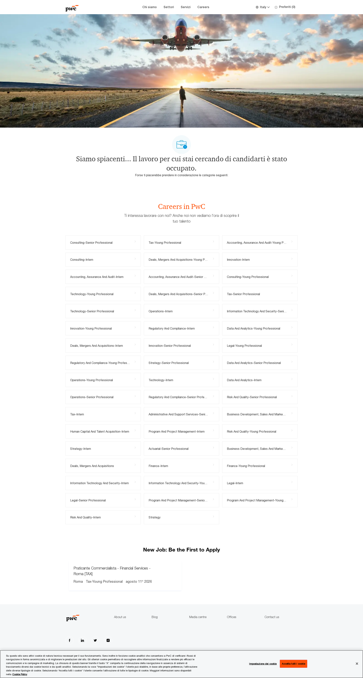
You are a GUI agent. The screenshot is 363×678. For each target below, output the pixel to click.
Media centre (197, 617)
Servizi (186, 7)
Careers (203, 7)
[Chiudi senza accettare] (357, 663)
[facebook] (69, 640)
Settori (169, 7)
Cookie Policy (19, 674)
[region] (181, 664)
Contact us (271, 617)
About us (120, 617)
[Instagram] (108, 640)
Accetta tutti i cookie (293, 663)
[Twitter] (95, 640)
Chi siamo (149, 7)
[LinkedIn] (82, 640)
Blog (155, 617)
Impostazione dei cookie (263, 663)
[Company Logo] (84, 7)
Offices (231, 617)
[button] (262, 7)
